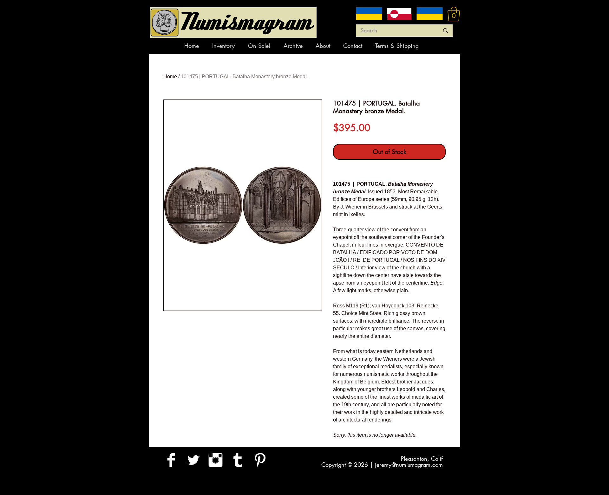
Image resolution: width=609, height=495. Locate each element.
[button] (454, 14)
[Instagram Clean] (215, 460)
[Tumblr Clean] (238, 460)
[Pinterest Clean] (260, 460)
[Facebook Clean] (171, 460)
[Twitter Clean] (193, 460)
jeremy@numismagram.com (409, 464)
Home (170, 76)
